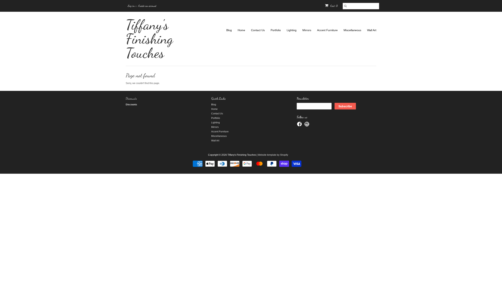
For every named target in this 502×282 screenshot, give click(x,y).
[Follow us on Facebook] (300, 125)
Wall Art (371, 30)
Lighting (291, 30)
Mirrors (306, 30)
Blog (229, 30)
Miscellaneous (352, 30)
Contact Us (258, 30)
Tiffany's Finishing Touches (149, 39)
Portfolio (276, 30)
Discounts (131, 98)
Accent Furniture (327, 30)
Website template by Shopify (273, 155)
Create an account (147, 5)
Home (241, 30)
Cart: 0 (333, 5)
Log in (131, 5)
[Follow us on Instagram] (307, 125)
